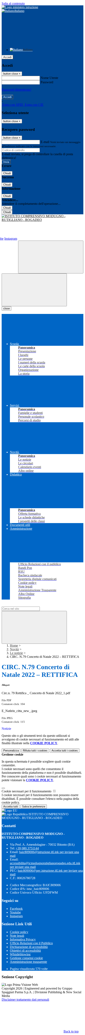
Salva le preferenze (33, 806)
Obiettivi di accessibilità (25, 950)
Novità (14, 649)
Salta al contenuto (13, 3)
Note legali (17, 935)
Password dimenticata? (16, 89)
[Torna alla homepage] (42, 218)
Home (14, 645)
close (6, 308)
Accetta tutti (65, 750)
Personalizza (11, 750)
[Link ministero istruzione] (20, 7)
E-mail (45, 142)
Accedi (7, 57)
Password (47, 82)
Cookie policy (19, 932)
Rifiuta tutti (35, 750)
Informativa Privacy (23, 939)
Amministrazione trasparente (28, 961)
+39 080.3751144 (27, 848)
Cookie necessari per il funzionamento (27, 791)
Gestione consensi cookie (26, 958)
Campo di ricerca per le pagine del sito (27, 604)
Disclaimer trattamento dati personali (25, 999)
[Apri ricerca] (50, 257)
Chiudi (7, 173)
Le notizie (16, 653)
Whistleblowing (20, 954)
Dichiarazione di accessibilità (29, 947)
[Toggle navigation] (34, 289)
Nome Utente (49, 78)
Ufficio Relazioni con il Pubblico (31, 943)
